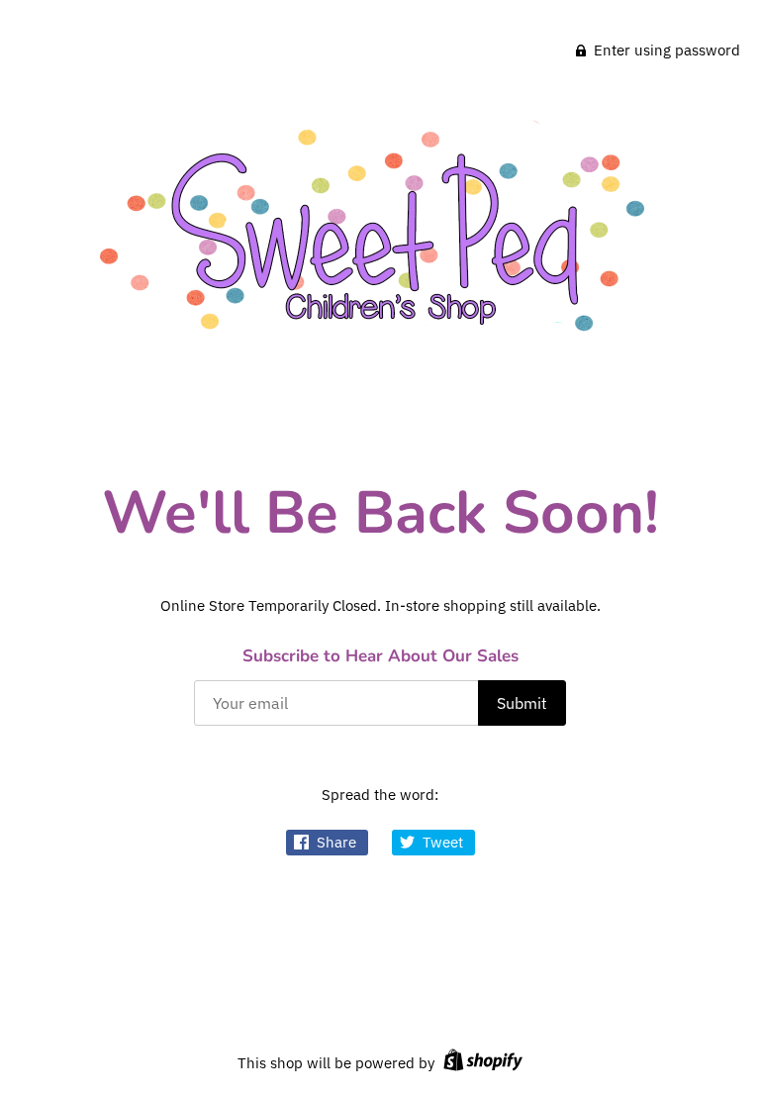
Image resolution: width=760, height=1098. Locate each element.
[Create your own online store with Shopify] (480, 1062)
